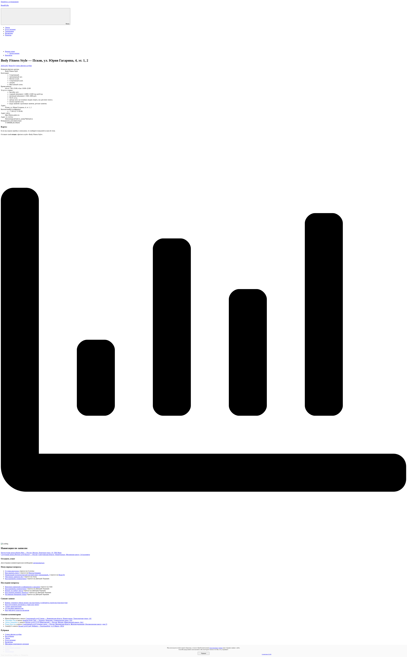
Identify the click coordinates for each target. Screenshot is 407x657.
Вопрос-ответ (10, 51)
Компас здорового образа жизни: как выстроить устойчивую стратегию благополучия (36, 603)
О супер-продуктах (12, 571)
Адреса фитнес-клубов (23, 66)
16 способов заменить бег (14, 608)
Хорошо (203, 653)
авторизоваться (38, 563)
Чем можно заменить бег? (14, 577)
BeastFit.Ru (5, 5)
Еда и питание (10, 29)
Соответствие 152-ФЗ (266, 654)
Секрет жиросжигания (13, 606)
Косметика (9, 33)
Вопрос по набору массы (14, 591)
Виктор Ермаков (35, 573)
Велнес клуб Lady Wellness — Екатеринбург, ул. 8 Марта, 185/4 (41, 626)
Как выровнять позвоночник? (16, 579)
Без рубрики (9, 636)
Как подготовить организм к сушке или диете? (22, 604)
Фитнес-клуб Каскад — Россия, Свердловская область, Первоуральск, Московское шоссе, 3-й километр (45, 554)
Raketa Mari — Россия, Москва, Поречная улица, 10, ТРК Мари (31, 553)
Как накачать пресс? (12, 573)
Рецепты (8, 35)
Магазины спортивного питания (17, 644)
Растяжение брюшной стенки (15, 594)
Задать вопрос (14, 53)
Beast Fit (12, 66)
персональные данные (216, 648)
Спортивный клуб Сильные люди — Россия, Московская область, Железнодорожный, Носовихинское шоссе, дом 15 (64, 624)
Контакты (8, 55)
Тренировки (9, 31)
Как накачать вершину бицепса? (17, 592)
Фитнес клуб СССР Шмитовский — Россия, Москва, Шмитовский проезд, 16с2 (54, 622)
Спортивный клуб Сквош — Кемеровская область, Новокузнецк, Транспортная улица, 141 (58, 618)
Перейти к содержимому (10, 2)
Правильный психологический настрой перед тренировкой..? (27, 575)
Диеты (7, 27)
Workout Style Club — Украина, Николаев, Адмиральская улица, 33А (47, 620)
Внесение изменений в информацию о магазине (22, 587)
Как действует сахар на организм (17, 610)
